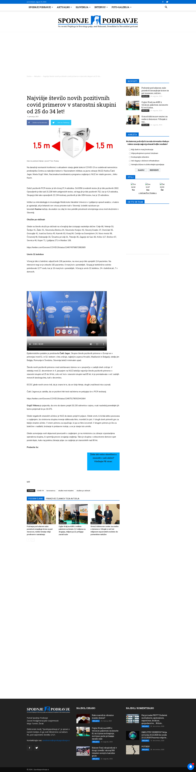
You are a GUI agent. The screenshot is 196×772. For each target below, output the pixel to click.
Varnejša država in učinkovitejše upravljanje (147, 164)
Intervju (100, 7)
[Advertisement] (98, 52)
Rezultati (154, 170)
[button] (166, 7)
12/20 (133, 188)
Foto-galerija (120, 7)
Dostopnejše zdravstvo (140, 157)
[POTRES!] (132, 749)
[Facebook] (163, 2)
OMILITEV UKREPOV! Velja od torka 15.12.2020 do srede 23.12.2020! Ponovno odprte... (154, 735)
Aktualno (63, 7)
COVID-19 (40, 491)
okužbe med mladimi (66, 491)
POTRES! (145, 746)
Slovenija (82, 7)
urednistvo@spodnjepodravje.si (56, 740)
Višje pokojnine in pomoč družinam (144, 153)
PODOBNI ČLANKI (35, 499)
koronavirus (51, 491)
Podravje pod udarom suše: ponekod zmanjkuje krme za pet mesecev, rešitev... (155, 90)
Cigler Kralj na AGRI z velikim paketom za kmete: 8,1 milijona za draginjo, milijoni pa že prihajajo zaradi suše (105, 733)
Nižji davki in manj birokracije (142, 150)
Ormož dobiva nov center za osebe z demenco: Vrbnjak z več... (154, 119)
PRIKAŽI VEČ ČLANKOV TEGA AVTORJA (62, 499)
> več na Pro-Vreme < (148, 193)
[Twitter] (167, 2)
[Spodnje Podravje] (98, 21)
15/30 (162, 188)
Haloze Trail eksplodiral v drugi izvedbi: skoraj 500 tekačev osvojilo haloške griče (104, 751)
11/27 (148, 188)
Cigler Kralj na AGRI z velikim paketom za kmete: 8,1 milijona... (154, 105)
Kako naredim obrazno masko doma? (103, 716)
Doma (29, 76)
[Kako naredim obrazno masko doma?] (83, 718)
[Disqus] (73, 584)
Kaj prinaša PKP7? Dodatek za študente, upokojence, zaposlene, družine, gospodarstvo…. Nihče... (154, 719)
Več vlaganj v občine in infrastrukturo (145, 161)
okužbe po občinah (83, 491)
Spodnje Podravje (40, 7)
